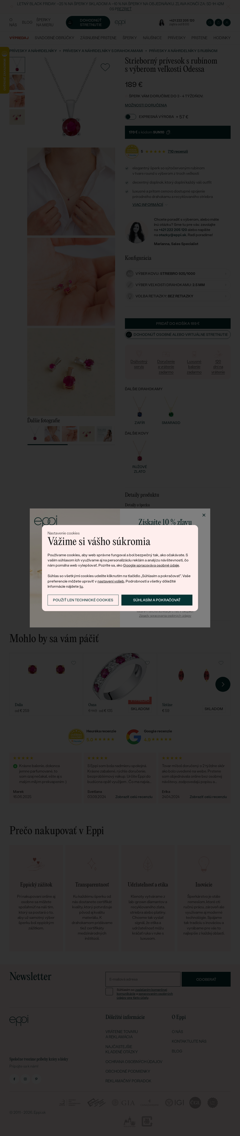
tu (81, 586)
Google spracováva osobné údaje (151, 565)
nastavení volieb (111, 581)
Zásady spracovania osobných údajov (165, 615)
